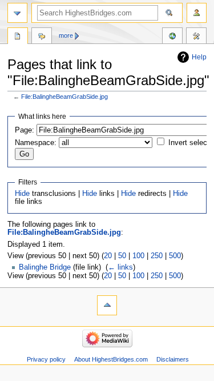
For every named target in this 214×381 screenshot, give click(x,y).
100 (138, 256)
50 (122, 256)
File (17, 37)
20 (108, 256)
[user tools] (197, 13)
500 (175, 256)
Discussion (41, 37)
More (66, 35)
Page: (24, 130)
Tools (196, 37)
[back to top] (107, 305)
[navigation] (17, 13)
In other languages (172, 37)
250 (157, 256)
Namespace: (35, 143)
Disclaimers (172, 359)
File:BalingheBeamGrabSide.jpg (64, 96)
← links (120, 267)
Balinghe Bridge (45, 267)
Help (199, 57)
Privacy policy (46, 359)
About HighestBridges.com (111, 359)
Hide (22, 194)
